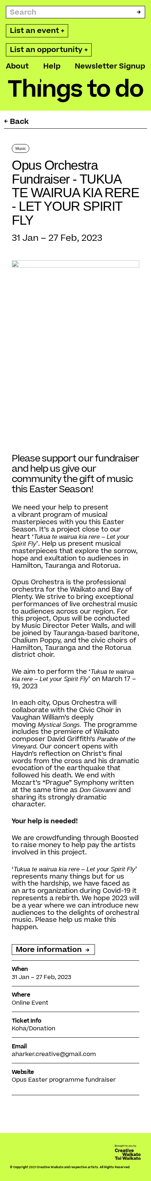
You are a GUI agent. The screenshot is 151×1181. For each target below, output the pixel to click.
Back (19, 121)
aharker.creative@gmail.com (54, 1054)
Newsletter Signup (110, 66)
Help (51, 66)
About (17, 66)
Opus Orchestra (38, 582)
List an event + (37, 30)
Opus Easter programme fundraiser (64, 1080)
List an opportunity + (49, 49)
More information (50, 949)
